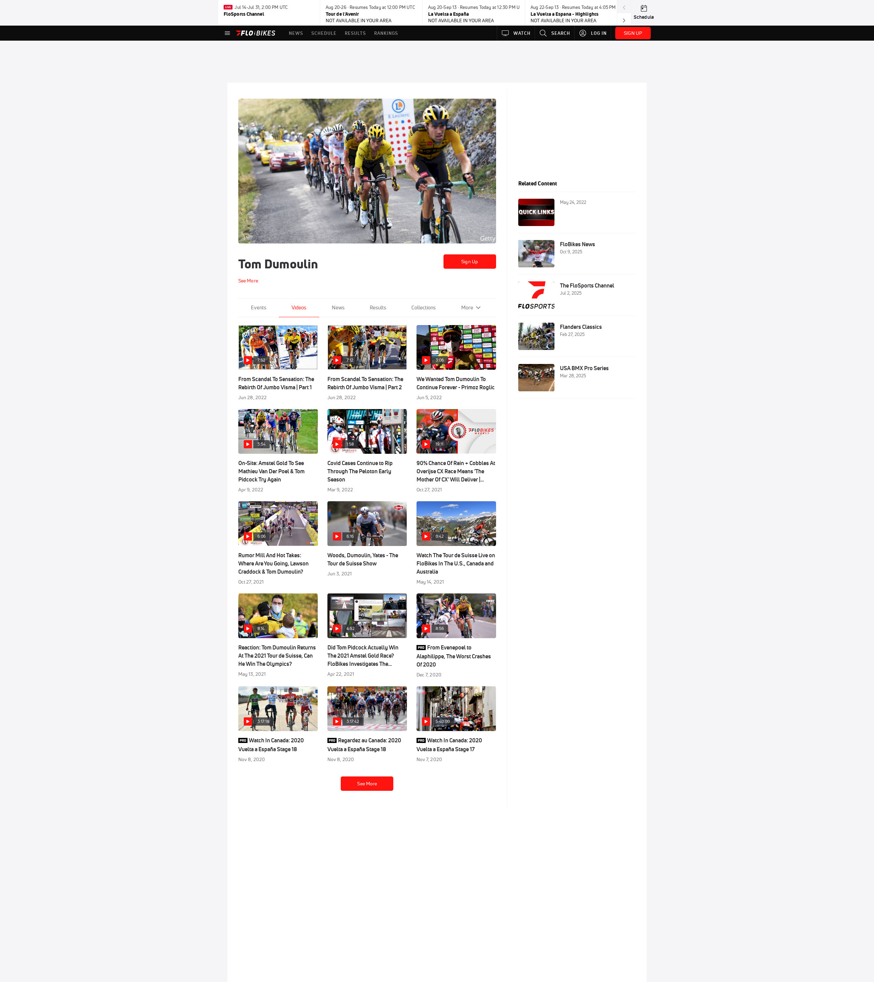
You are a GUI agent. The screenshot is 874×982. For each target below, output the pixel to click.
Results (378, 307)
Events (258, 307)
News (338, 307)
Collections (423, 307)
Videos (299, 307)
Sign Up (469, 261)
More (467, 307)
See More (367, 784)
